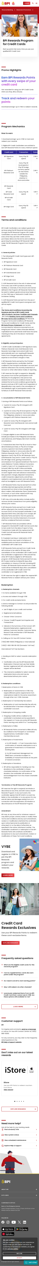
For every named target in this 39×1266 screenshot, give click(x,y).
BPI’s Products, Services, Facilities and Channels (20, 314)
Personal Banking (7, 10)
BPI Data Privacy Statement (11, 325)
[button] (14, 1101)
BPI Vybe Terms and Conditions (13, 319)
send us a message (29, 1029)
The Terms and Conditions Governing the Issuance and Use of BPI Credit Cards (16, 311)
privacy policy (13, 1249)
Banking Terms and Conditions (21, 317)
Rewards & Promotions (24, 10)
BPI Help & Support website (11, 1042)
